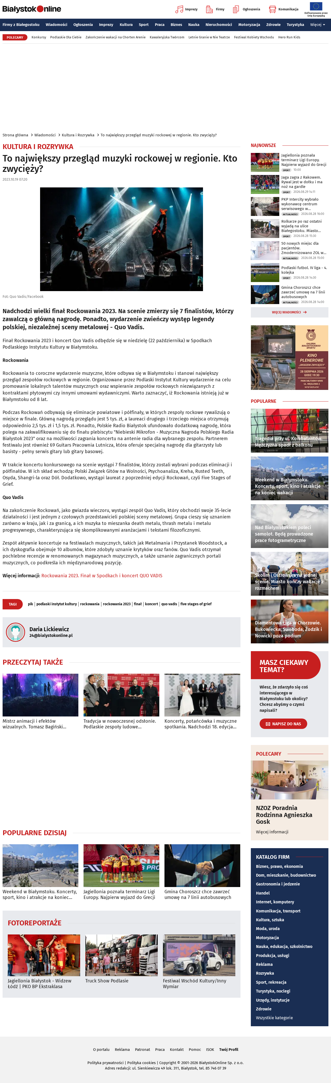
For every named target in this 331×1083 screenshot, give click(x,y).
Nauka (193, 24)
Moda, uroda (268, 928)
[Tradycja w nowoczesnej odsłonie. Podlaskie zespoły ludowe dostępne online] (121, 695)
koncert (151, 604)
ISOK (210, 1049)
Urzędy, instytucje (273, 1000)
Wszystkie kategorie (274, 1017)
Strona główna (15, 135)
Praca (159, 24)
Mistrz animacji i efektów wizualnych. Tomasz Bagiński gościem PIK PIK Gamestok (33, 724)
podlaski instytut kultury (56, 604)
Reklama (264, 964)
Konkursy (39, 37)
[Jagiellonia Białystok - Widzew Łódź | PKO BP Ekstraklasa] (44, 955)
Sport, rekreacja (271, 982)
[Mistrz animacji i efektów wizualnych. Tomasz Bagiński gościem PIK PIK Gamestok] (40, 695)
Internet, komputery (275, 901)
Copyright (167, 1062)
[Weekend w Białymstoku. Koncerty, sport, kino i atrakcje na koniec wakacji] (40, 865)
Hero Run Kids (289, 37)
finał (138, 604)
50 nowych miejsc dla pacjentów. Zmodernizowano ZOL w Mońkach (302, 248)
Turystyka (295, 24)
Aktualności (290, 214)
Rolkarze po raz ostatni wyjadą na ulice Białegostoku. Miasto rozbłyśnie (301, 226)
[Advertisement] (165, 87)
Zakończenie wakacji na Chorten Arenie (116, 37)
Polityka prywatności (105, 1062)
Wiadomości (56, 24)
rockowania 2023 (117, 604)
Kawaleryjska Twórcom (167, 37)
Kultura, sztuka (270, 919)
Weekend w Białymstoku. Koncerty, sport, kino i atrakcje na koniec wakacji (40, 894)
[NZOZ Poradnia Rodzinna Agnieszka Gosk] (289, 780)
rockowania (90, 604)
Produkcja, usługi (272, 955)
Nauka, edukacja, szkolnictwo (284, 946)
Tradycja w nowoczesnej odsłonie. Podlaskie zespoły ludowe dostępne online (120, 724)
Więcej (315, 24)
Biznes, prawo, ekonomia (279, 866)
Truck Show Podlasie (107, 981)
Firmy (220, 9)
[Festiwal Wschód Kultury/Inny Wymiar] (199, 955)
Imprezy (191, 9)
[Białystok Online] (32, 9)
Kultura (126, 24)
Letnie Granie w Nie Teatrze (209, 37)
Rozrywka (265, 973)
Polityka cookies (141, 1062)
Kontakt (177, 1049)
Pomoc (195, 1049)
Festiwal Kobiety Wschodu (254, 37)
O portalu (101, 1049)
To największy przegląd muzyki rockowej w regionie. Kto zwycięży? (159, 135)
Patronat (142, 1049)
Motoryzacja (249, 24)
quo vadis (169, 604)
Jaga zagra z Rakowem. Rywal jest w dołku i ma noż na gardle (301, 182)
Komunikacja (288, 9)
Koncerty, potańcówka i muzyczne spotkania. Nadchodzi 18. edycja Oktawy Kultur (200, 724)
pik (30, 604)
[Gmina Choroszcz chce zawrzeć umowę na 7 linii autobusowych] (202, 865)
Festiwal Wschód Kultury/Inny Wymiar (194, 983)
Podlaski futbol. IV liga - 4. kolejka (304, 270)
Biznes (176, 24)
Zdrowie (273, 24)
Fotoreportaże (35, 923)
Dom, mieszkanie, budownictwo (286, 875)
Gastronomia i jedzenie (278, 884)
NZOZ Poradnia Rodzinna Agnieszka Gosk (284, 815)
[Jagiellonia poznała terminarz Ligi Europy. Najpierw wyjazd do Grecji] (121, 865)
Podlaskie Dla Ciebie (65, 37)
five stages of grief (196, 604)
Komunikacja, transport (278, 911)
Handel (263, 893)
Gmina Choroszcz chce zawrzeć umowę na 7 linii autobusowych (197, 894)
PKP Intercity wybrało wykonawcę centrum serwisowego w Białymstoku (300, 204)
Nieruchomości (219, 24)
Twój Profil (228, 1049)
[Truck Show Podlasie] (121, 955)
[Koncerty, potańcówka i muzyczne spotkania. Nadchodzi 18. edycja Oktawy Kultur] (202, 695)
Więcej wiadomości (286, 312)
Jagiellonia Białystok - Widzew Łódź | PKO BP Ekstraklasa (39, 983)
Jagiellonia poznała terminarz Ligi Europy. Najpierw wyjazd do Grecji (119, 894)
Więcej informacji (272, 831)
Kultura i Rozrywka (78, 135)
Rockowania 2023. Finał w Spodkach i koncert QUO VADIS (101, 576)
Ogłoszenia (251, 9)
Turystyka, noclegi (273, 991)
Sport (144, 24)
